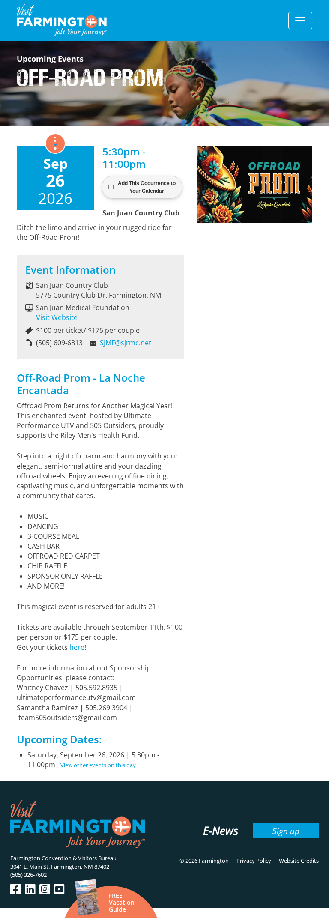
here (76, 647)
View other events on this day (98, 765)
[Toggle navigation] (300, 20)
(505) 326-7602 (28, 875)
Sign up (285, 831)
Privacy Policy (253, 860)
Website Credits (299, 860)
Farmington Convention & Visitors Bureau (63, 858)
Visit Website (57, 317)
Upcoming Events (50, 59)
